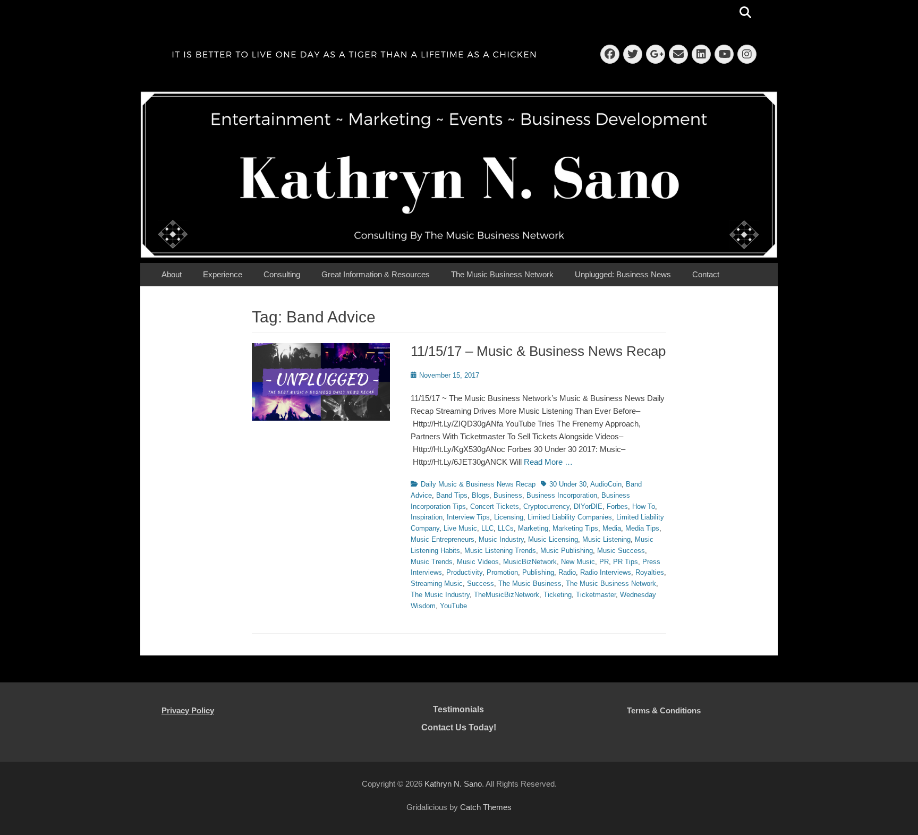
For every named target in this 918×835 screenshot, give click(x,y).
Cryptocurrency (546, 506)
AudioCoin (606, 484)
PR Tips (625, 562)
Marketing (533, 528)
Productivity (464, 572)
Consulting (282, 274)
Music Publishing (566, 551)
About (172, 274)
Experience (222, 274)
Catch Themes (486, 807)
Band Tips (452, 495)
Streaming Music (437, 583)
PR (604, 562)
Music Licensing (553, 539)
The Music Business (530, 583)
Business (508, 495)
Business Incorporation (561, 495)
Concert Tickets (494, 506)
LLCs (506, 528)
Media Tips (642, 528)
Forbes (617, 506)
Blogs (480, 495)
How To (643, 506)
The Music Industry (440, 595)
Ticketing (557, 595)
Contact (705, 274)
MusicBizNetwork (530, 562)
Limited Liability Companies (570, 517)
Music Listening (606, 539)
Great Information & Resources (375, 274)
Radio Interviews (605, 572)
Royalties (649, 572)
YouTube (453, 606)
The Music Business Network (502, 274)
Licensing (508, 517)
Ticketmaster (596, 595)
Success (480, 583)
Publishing (538, 572)
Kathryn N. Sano (453, 783)
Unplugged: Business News (623, 274)
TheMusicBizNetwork (506, 595)
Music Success (621, 551)
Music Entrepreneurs (442, 539)
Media (611, 528)
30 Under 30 (567, 484)
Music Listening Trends (500, 551)
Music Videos (478, 562)
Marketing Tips (575, 528)
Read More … (548, 461)
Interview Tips (468, 517)
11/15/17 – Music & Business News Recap (538, 351)
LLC (487, 528)
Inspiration (427, 517)
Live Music (460, 528)
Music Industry (501, 539)
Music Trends (432, 562)
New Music (578, 562)
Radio (567, 572)
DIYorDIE (588, 506)
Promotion (502, 572)
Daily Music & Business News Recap (478, 484)
